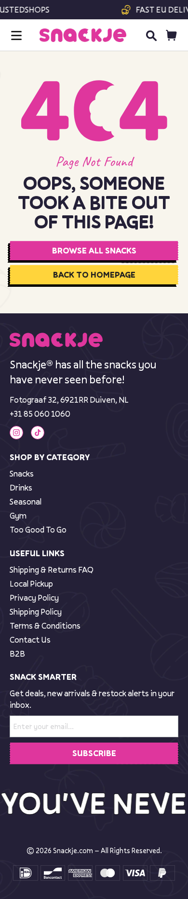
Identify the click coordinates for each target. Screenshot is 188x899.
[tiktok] (37, 432)
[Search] (151, 35)
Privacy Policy (34, 597)
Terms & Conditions (45, 625)
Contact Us (30, 639)
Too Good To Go (38, 529)
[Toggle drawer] (16, 35)
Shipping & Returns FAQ (52, 569)
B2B (17, 653)
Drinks (21, 487)
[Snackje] (83, 35)
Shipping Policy (36, 611)
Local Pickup (31, 583)
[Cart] (171, 35)
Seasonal (25, 501)
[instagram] (16, 432)
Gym (18, 515)
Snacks (22, 473)
